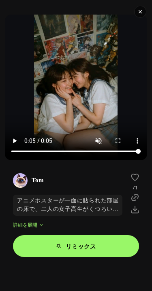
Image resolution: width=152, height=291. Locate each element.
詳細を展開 (25, 224)
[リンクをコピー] (135, 197)
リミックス (81, 246)
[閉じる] (140, 12)
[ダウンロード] (135, 210)
